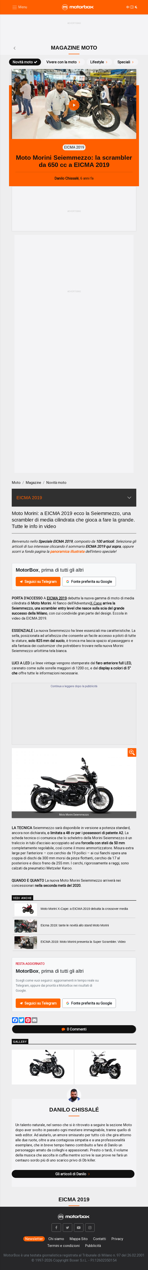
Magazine (33, 482)
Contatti (99, 1239)
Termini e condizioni (63, 1246)
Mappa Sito (78, 1239)
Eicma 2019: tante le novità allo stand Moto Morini (75, 925)
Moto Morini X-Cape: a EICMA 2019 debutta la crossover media (84, 909)
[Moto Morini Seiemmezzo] (74, 783)
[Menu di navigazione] (19, 7)
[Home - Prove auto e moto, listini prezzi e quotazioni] (78, 7)
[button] (56, 1227)
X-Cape (96, 603)
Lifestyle (97, 62)
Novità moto (23, 62)
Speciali (123, 62)
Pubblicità (93, 1246)
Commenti (76, 1029)
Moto (16, 482)
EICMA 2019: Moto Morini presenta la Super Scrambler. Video (83, 942)
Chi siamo (56, 1239)
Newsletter (34, 1239)
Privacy (117, 1239)
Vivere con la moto (61, 62)
